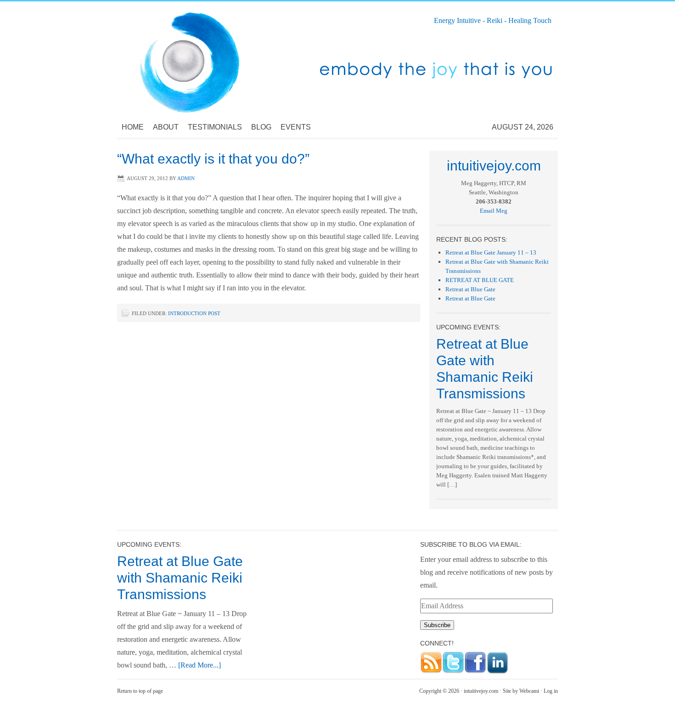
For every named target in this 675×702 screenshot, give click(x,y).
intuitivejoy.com (481, 691)
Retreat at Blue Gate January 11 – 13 (490, 252)
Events (296, 127)
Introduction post (194, 313)
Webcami (529, 691)
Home (133, 127)
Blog (261, 127)
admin (186, 178)
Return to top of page (140, 691)
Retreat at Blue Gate (470, 289)
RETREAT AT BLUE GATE (479, 280)
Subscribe (437, 625)
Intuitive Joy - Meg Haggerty (209, 58)
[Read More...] (199, 665)
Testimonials (215, 127)
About (166, 127)
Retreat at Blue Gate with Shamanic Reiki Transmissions (180, 578)
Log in (551, 691)
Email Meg (493, 210)
